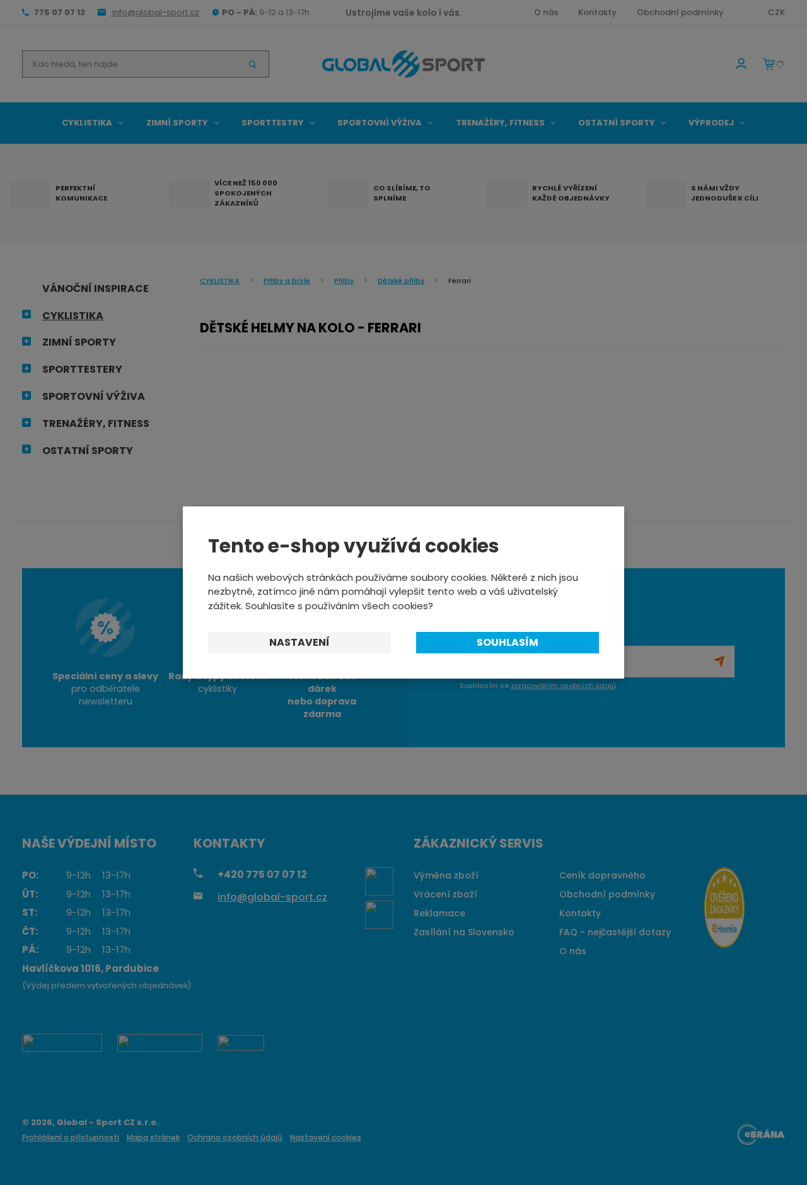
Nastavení (299, 642)
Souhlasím (507, 642)
